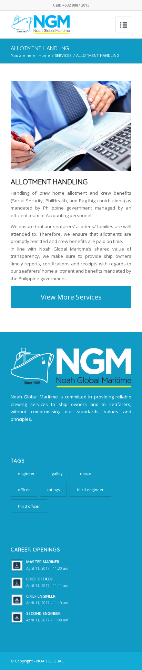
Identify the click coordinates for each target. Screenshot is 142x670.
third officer (29, 506)
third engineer (90, 489)
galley (57, 473)
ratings (53, 489)
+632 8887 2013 (75, 5)
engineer (26, 473)
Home (44, 55)
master (86, 473)
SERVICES (63, 55)
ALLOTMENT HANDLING (40, 48)
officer (24, 489)
